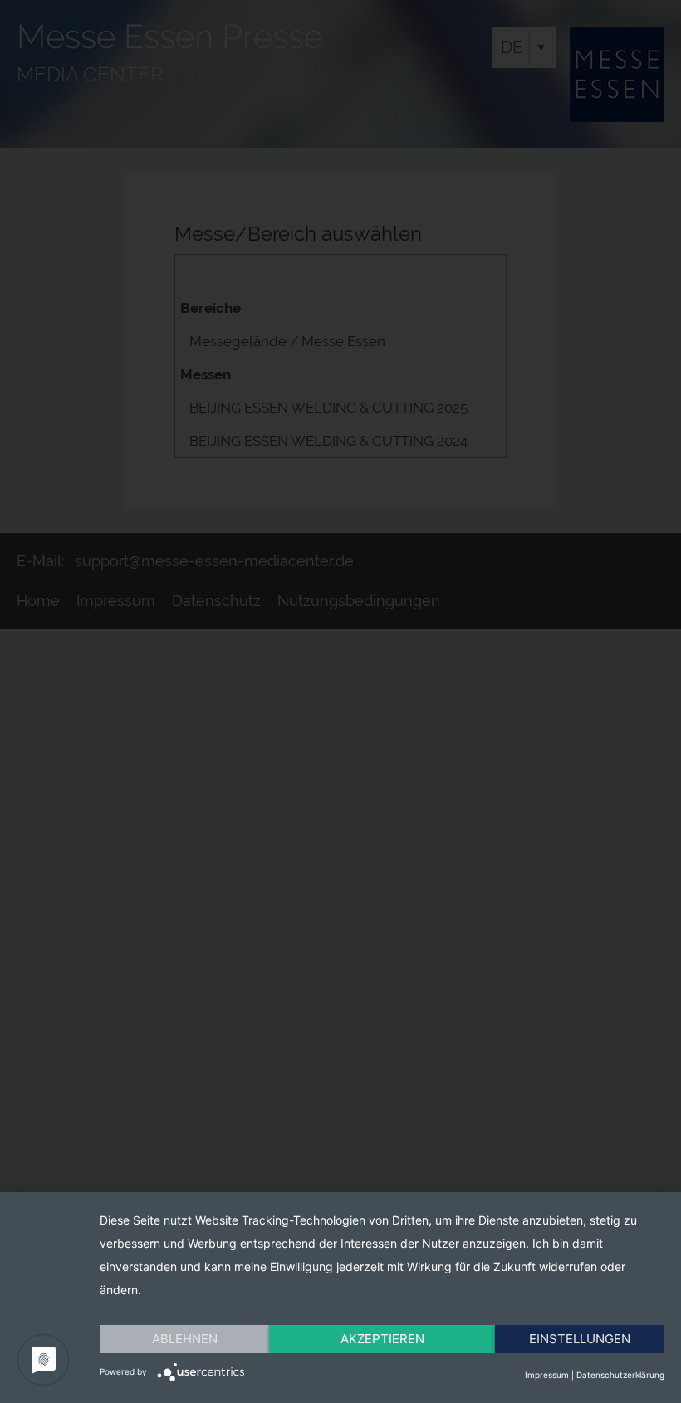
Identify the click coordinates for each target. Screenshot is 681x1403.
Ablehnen (185, 1339)
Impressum (547, 1375)
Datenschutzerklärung (620, 1375)
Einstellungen (579, 1339)
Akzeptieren (382, 1339)
